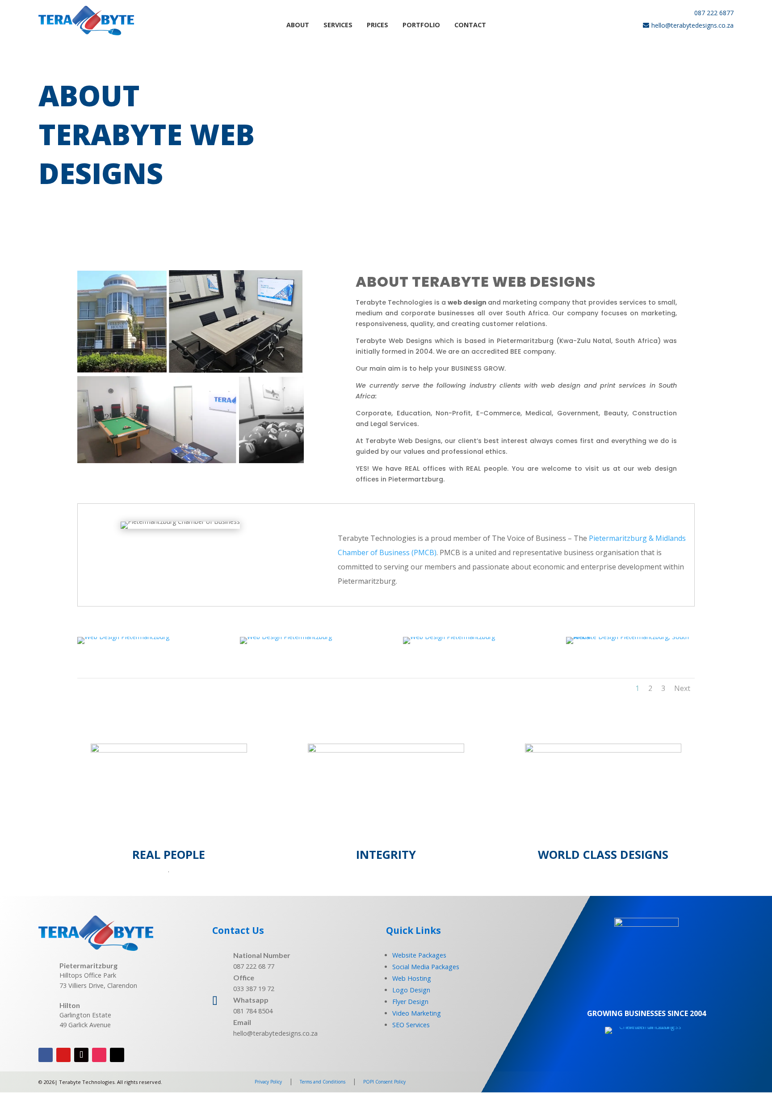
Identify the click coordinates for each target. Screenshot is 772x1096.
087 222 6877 (714, 12)
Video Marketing (416, 1013)
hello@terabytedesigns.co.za (692, 25)
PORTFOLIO (421, 25)
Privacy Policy (268, 1082)
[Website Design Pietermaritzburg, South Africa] (630, 636)
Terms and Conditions (322, 1082)
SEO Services (411, 1025)
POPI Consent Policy (384, 1082)
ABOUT (297, 25)
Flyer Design (410, 1001)
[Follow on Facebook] (45, 1055)
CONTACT (470, 25)
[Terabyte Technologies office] (123, 636)
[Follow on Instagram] (99, 1055)
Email (242, 1022)
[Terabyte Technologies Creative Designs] (449, 636)
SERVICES (337, 25)
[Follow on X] (117, 1055)
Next (682, 688)
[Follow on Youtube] (63, 1055)
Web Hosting (411, 978)
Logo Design (411, 990)
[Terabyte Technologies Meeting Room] (286, 636)
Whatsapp (251, 1000)
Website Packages (419, 955)
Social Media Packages (425, 966)
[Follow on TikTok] (81, 1055)
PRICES (377, 25)
